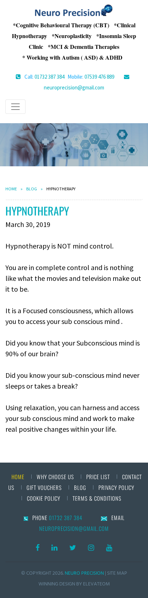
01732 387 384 (49, 76)
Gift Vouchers (44, 487)
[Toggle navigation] (15, 106)
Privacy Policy (116, 487)
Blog (31, 188)
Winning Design (56, 584)
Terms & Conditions (97, 498)
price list (98, 477)
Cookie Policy (44, 498)
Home (11, 188)
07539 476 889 (99, 76)
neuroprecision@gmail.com (74, 87)
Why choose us (55, 477)
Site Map (117, 573)
